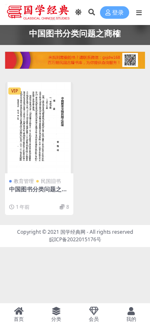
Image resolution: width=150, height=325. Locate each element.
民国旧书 (51, 181)
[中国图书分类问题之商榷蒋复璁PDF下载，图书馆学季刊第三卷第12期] (39, 127)
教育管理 (24, 181)
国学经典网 (72, 231)
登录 (118, 13)
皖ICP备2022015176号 (75, 239)
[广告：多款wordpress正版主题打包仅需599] (75, 63)
